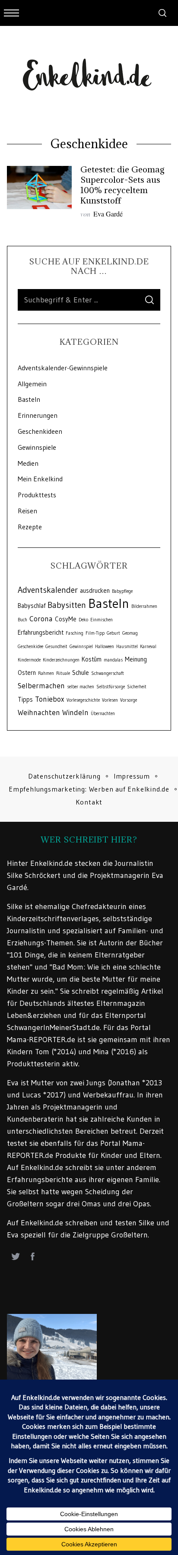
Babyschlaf (31, 606)
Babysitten (67, 605)
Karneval (148, 646)
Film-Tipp (95, 633)
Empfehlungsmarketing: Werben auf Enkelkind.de (89, 789)
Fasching (74, 633)
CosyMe (65, 619)
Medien (28, 463)
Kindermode (29, 660)
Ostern (27, 673)
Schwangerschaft (107, 673)
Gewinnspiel (81, 646)
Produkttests (37, 494)
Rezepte (30, 526)
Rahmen (46, 673)
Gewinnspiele (37, 447)
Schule (80, 673)
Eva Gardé (108, 213)
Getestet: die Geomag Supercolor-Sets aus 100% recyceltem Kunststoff (122, 185)
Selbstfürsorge (110, 687)
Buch (22, 620)
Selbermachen (41, 685)
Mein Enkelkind (40, 478)
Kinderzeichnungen (61, 660)
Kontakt (89, 802)
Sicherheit (136, 687)
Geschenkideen (40, 431)
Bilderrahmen (144, 606)
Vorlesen (110, 700)
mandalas (113, 660)
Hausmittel (127, 646)
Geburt (113, 633)
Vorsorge (128, 700)
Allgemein (32, 383)
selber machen (80, 687)
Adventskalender (48, 590)
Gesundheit (56, 646)
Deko (83, 620)
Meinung (136, 659)
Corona (41, 618)
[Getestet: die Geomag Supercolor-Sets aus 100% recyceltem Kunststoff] (39, 187)
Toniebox (49, 699)
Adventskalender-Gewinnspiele (63, 367)
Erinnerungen (37, 415)
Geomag (130, 633)
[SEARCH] (149, 300)
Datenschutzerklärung (64, 776)
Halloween (104, 646)
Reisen (27, 510)
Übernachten (103, 713)
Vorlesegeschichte (83, 700)
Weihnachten (39, 712)
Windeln (75, 712)
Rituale (63, 673)
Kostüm (92, 659)
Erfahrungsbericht (41, 632)
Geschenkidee (30, 646)
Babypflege (122, 591)
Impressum (132, 776)
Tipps (25, 699)
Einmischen (101, 620)
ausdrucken (95, 591)
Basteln (29, 399)
